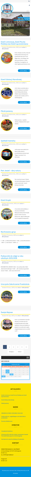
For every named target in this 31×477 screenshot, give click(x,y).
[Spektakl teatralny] (7, 155)
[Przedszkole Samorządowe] (7, 8)
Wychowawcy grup (8, 232)
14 (7, 372)
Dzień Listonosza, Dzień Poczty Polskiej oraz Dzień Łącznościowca (14, 43)
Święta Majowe (7, 312)
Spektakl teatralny (8, 141)
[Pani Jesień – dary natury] (7, 184)
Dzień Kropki (6, 200)
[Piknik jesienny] (7, 125)
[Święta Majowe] (7, 325)
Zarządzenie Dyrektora (7, 431)
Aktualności (5, 49)
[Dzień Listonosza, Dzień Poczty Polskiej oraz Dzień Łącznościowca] (7, 58)
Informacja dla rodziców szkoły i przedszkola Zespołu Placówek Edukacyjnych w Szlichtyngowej (14, 435)
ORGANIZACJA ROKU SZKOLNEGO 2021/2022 (12, 413)
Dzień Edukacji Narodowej (11, 79)
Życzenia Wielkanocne (6, 421)
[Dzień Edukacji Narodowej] (7, 93)
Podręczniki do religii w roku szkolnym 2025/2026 (12, 257)
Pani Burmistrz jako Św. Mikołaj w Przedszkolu (12, 439)
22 (11, 374)
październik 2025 (15, 364)
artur (23, 47)
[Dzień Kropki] (7, 214)
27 (3, 376)
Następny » (11, 351)
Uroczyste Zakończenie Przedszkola (15, 284)
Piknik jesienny (7, 111)
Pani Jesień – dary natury (11, 170)
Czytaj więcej (25, 71)
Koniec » (20, 351)
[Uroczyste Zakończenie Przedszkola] (7, 296)
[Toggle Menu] (27, 11)
